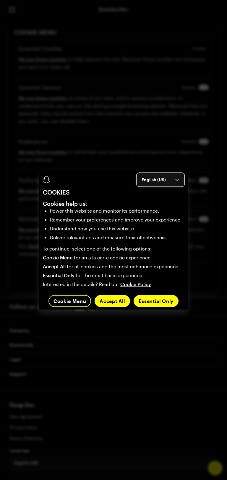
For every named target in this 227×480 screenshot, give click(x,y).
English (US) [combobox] (154, 179)
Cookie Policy (135, 284)
